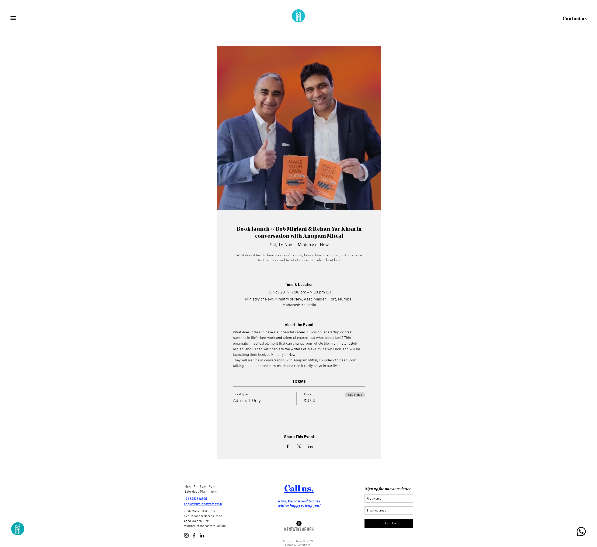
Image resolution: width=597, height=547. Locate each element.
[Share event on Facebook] (287, 446)
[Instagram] (186, 535)
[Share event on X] (299, 446)
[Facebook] (194, 535)
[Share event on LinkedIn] (310, 446)
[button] (13, 18)
